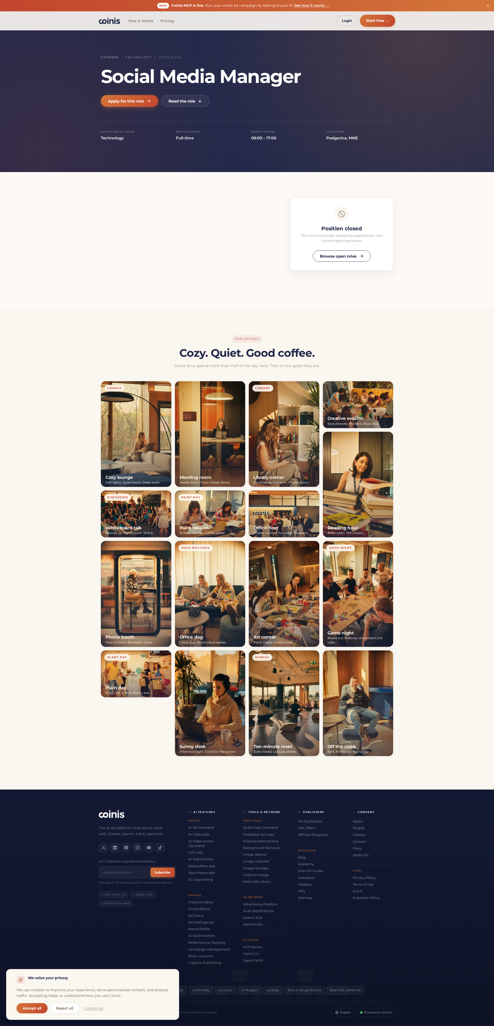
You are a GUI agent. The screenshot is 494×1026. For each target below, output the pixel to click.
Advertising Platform (260, 904)
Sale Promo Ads (201, 873)
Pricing (167, 21)
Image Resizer (255, 854)
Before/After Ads (201, 866)
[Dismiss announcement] (487, 5)
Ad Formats (252, 924)
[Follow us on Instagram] (137, 847)
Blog (302, 857)
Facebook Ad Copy (258, 834)
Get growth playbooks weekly (127, 861)
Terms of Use (363, 884)
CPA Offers (306, 828)
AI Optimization (201, 936)
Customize (93, 1008)
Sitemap (305, 898)
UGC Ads (195, 852)
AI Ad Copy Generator (261, 827)
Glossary (305, 884)
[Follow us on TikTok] (160, 847)
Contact (359, 842)
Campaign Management (209, 949)
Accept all (32, 1008)
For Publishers (310, 821)
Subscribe (163, 872)
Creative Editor (200, 902)
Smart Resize (199, 909)
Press (357, 848)
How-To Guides (310, 871)
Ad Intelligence (201, 922)
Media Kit (361, 855)
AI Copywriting (200, 879)
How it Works (140, 21)
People (359, 828)
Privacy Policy (364, 878)
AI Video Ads (198, 834)
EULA (357, 891)
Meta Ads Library (257, 881)
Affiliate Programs (313, 835)
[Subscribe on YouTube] (148, 847)
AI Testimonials (201, 859)
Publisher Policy (366, 898)
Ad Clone (196, 915)
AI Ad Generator (201, 827)
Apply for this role (126, 101)
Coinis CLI (251, 954)
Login (347, 21)
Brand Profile (199, 929)
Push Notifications (258, 911)
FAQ (301, 891)
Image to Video (256, 868)
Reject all (64, 1008)
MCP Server (252, 947)
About (358, 821)
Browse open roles (338, 256)
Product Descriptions (260, 841)
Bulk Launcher (200, 956)
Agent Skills (253, 960)
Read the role (182, 101)
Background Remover (261, 848)
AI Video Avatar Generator (201, 843)
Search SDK (253, 917)
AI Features (204, 812)
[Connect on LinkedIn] (114, 847)
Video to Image (256, 875)
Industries (306, 878)
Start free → (377, 20)
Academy (306, 864)
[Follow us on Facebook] (126, 847)
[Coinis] (109, 21)
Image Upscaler (256, 861)
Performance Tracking (206, 942)
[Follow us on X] (103, 847)
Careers (110, 57)
